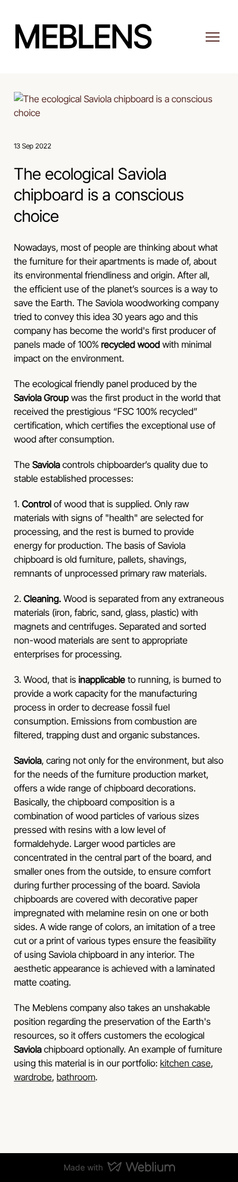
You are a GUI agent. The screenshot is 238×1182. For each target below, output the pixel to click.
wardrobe (33, 1077)
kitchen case (185, 1063)
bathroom (76, 1077)
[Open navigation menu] (212, 37)
